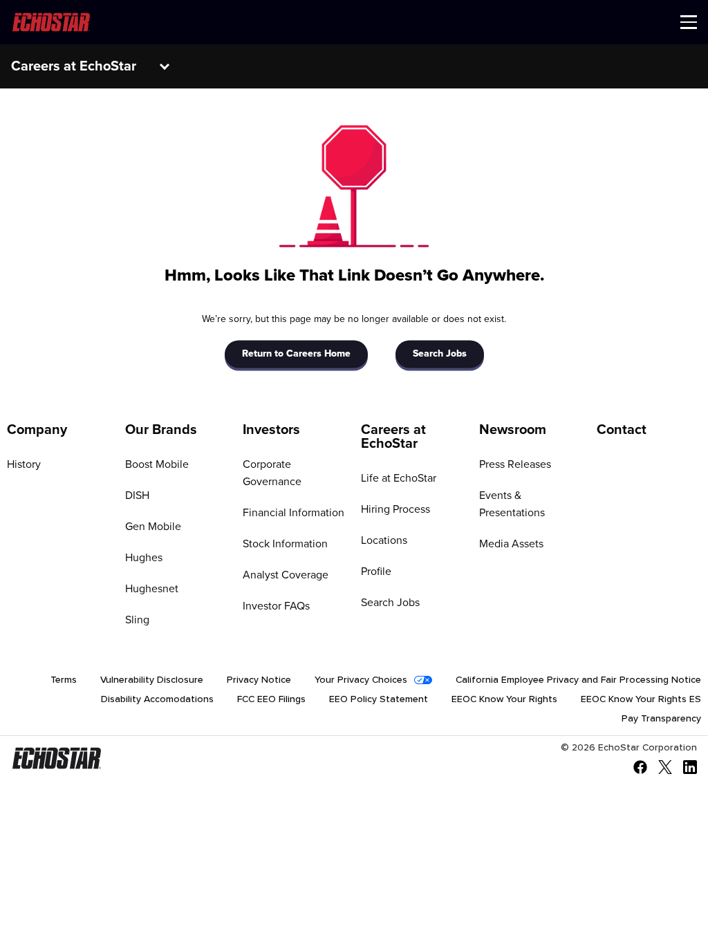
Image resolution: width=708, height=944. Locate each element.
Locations (384, 540)
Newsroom (512, 430)
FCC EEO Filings (271, 699)
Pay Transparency (661, 719)
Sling (137, 619)
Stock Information (285, 543)
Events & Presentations (512, 504)
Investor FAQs (276, 606)
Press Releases (515, 464)
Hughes (143, 557)
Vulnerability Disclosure (151, 680)
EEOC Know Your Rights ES (641, 699)
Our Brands (161, 430)
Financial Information (293, 512)
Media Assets (511, 543)
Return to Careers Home (296, 354)
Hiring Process (395, 509)
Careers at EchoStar (393, 437)
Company (37, 430)
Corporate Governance (272, 473)
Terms (63, 680)
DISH (137, 495)
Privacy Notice (259, 680)
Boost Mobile (157, 464)
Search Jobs (440, 354)
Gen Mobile (153, 526)
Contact (621, 430)
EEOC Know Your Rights (504, 699)
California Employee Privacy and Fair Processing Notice (578, 680)
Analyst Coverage (285, 574)
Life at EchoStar (398, 478)
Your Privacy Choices (361, 680)
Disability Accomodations (157, 699)
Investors (271, 430)
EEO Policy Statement (378, 699)
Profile (376, 571)
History (24, 464)
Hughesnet (151, 588)
